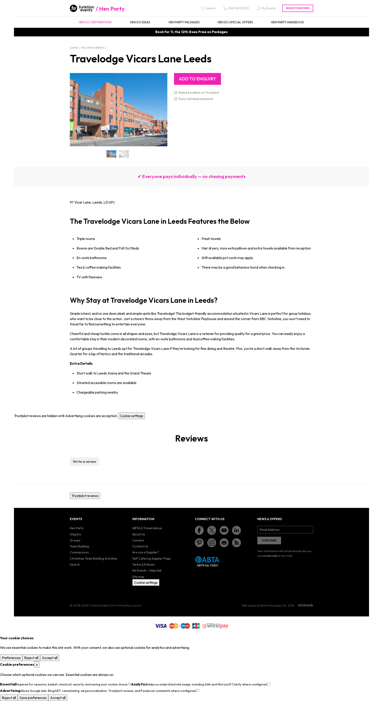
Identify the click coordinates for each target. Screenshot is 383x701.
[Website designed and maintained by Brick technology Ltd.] (305, 605)
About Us (138, 534)
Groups (75, 540)
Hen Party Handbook (287, 22)
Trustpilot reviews (85, 495)
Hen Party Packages (184, 22)
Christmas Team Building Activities (93, 558)
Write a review (84, 461)
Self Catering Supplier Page (151, 558)
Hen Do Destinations (95, 22)
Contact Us (140, 546)
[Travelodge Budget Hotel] (124, 154)
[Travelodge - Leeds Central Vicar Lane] (111, 154)
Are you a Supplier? (145, 552)
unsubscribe (269, 555)
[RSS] (236, 542)
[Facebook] (199, 530)
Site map (138, 577)
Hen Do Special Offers (235, 22)
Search (75, 564)
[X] (211, 530)
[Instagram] (211, 542)
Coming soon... (80, 552)
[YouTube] (224, 530)
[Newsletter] (224, 542)
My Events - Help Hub (147, 570)
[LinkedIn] (236, 530)
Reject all (31, 657)
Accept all (49, 657)
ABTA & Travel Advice (147, 528)
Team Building (79, 546)
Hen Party (112, 8)
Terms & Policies (143, 564)
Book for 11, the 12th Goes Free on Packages (191, 32)
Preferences (11, 657)
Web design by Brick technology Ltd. (264, 605)
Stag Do (75, 534)
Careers (138, 540)
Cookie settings (131, 416)
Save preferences (33, 697)
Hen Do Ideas (140, 22)
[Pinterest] (199, 542)
